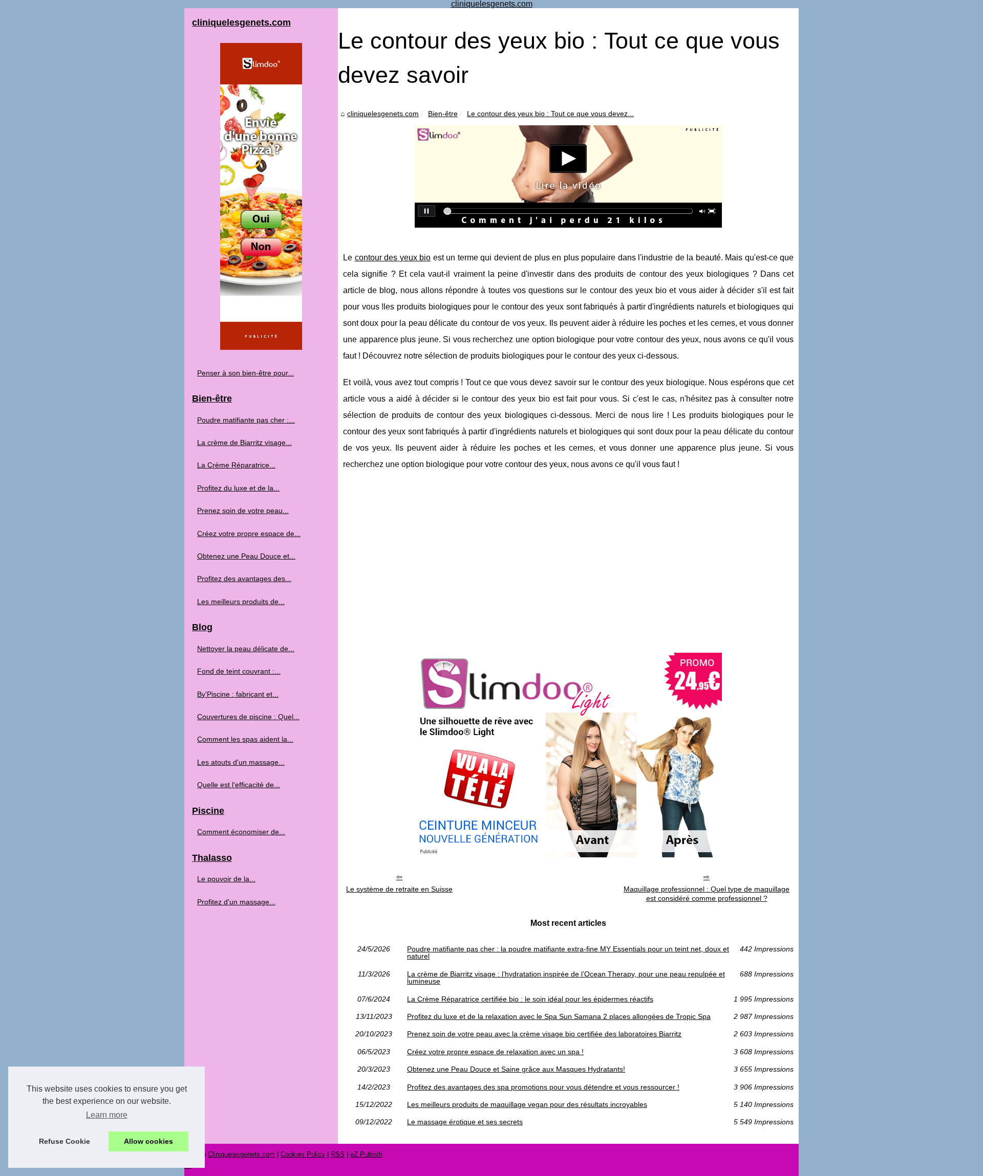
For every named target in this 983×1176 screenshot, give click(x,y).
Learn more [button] (106, 1115)
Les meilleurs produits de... (241, 601)
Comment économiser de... (241, 832)
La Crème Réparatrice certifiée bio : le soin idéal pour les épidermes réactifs (530, 999)
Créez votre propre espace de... (249, 533)
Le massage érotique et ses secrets (465, 1121)
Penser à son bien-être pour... (245, 373)
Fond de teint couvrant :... (239, 671)
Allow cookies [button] (148, 1141)
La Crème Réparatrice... (236, 465)
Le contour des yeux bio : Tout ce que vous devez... (550, 113)
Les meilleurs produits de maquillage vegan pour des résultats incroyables (527, 1104)
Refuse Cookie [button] (64, 1141)
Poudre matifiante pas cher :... (246, 420)
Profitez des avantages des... (244, 578)
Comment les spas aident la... (245, 739)
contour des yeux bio (393, 257)
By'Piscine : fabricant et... (238, 694)
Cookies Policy (303, 1154)
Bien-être (443, 113)
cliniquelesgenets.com (383, 113)
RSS (338, 1154)
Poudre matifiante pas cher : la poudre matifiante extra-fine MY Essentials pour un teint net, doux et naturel (568, 952)
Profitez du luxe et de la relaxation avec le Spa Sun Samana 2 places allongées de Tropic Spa (559, 1016)
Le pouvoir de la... (226, 879)
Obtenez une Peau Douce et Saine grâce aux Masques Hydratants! (516, 1069)
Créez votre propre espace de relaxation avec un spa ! (495, 1051)
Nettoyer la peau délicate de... (245, 649)
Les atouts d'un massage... (241, 762)
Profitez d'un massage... (236, 902)
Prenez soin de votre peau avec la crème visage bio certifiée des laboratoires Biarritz (544, 1033)
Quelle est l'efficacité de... (238, 785)
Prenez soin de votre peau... (243, 510)
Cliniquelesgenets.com (241, 1154)
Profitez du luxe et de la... (238, 488)
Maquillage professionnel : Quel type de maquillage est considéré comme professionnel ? (706, 894)
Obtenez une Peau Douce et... (246, 556)
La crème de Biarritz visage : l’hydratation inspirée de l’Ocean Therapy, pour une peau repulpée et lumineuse (566, 977)
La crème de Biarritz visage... (244, 442)
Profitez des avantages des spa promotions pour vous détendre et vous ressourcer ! (543, 1087)
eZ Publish (366, 1154)
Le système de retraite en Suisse (399, 889)
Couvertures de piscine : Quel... (248, 717)
